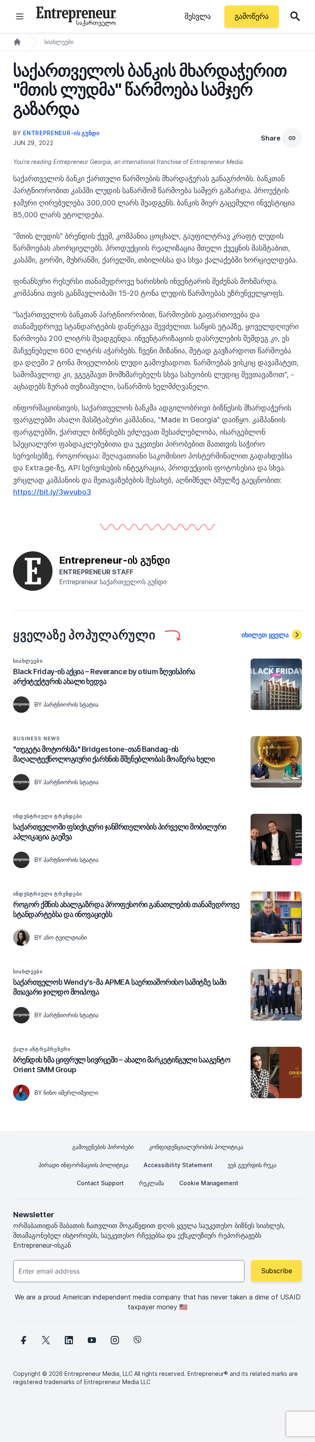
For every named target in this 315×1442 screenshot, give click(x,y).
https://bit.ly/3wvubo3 (52, 492)
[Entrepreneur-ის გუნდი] (32, 570)
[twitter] (46, 1340)
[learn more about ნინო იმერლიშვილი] (21, 1093)
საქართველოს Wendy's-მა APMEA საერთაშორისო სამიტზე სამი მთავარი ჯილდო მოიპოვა (119, 987)
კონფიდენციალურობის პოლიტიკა (196, 1146)
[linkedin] (69, 1340)
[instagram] (115, 1340)
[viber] (138, 1340)
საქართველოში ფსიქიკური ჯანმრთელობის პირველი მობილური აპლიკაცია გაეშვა (119, 831)
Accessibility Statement (178, 1164)
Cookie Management (208, 1182)
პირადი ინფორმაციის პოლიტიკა (83, 1164)
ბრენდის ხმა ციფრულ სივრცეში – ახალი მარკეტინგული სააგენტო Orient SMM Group (121, 1064)
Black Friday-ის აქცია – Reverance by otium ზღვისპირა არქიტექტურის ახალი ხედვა (104, 676)
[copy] (292, 138)
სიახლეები (58, 41)
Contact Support (100, 1182)
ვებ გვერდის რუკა (252, 1164)
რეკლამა (151, 1182)
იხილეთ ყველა (265, 635)
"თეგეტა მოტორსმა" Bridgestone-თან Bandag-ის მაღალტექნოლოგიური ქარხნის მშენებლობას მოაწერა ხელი (114, 754)
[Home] (17, 42)
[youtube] (92, 1340)
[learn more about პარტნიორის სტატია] (21, 704)
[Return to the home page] (76, 16)
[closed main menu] (20, 16)
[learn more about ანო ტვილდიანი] (21, 937)
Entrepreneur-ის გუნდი (61, 132)
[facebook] (23, 1340)
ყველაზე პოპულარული (84, 634)
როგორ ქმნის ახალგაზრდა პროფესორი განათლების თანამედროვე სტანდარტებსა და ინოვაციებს (126, 909)
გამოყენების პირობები (103, 1146)
